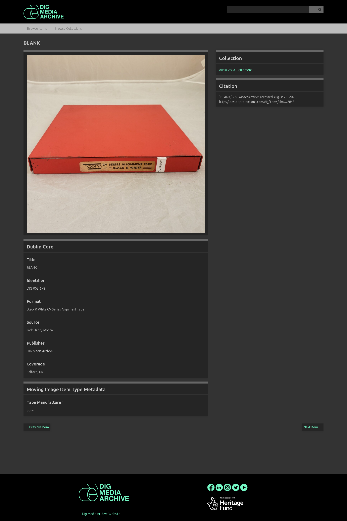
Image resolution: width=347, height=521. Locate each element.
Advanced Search (312, 9)
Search (320, 9)
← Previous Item (37, 427)
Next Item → (313, 427)
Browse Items (37, 28)
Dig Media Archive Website (101, 514)
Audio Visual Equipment (235, 70)
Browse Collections (68, 28)
